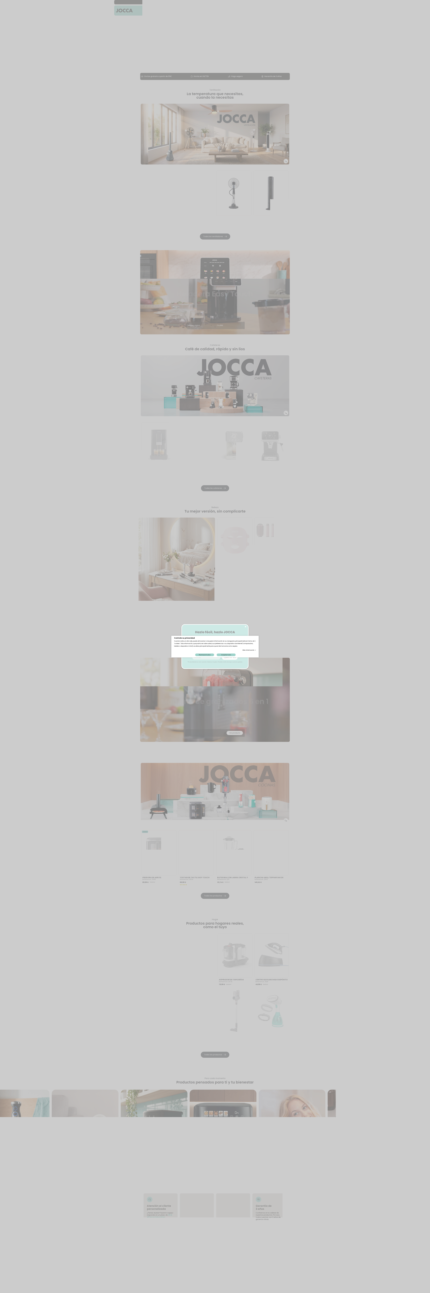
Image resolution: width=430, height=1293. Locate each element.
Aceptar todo (226, 655)
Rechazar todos (205, 655)
